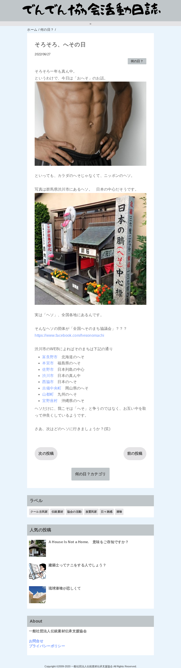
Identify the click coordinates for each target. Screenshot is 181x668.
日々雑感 (106, 511)
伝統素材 (57, 511)
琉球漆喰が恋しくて (65, 588)
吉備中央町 (52, 388)
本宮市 (48, 363)
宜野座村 (50, 401)
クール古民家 (39, 511)
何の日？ (137, 61)
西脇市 (48, 382)
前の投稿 (135, 453)
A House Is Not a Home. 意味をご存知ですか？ (89, 542)
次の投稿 (46, 453)
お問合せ (36, 641)
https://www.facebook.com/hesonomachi (69, 335)
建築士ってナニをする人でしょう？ (77, 565)
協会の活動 (74, 511)
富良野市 (50, 357)
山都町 (48, 394)
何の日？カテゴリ (90, 474)
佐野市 (48, 369)
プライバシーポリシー (47, 646)
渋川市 (48, 376)
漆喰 (119, 511)
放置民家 (91, 511)
